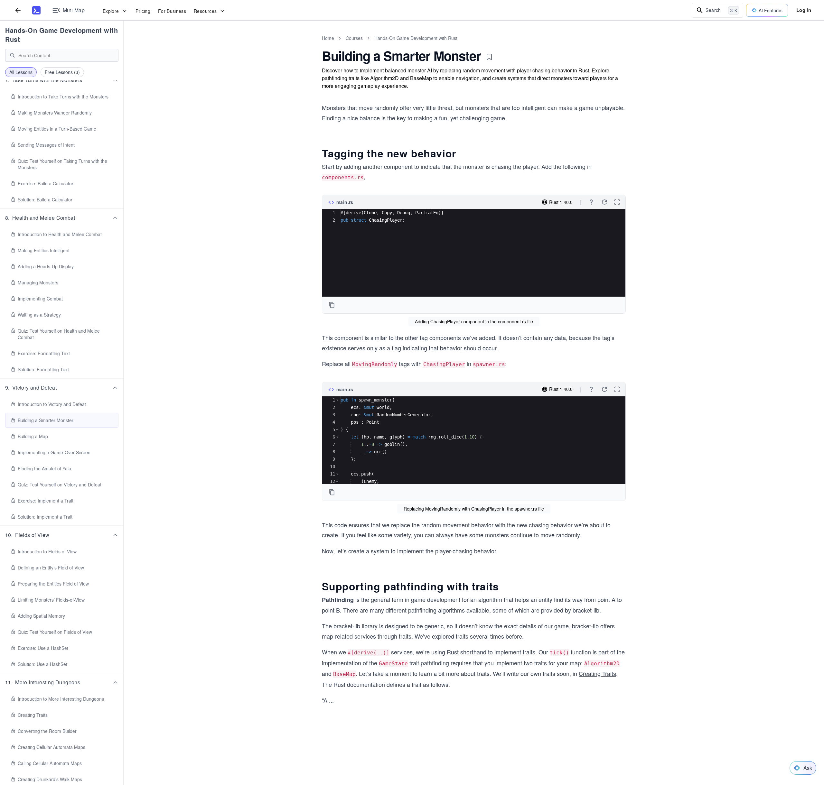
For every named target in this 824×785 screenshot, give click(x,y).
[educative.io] (36, 10)
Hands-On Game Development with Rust (61, 34)
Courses (354, 38)
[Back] (18, 10)
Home (328, 38)
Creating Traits (597, 673)
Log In (803, 10)
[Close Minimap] (123, 45)
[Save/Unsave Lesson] (489, 57)
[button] (62, 218)
